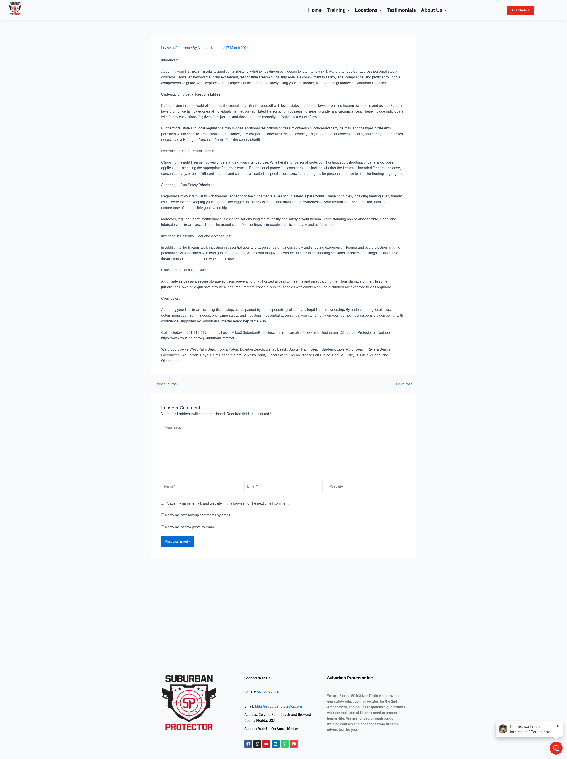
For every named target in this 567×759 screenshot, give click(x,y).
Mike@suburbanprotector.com (278, 706)
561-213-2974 (268, 692)
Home (315, 10)
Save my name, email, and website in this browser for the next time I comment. (228, 503)
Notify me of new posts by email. (190, 527)
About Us (431, 10)
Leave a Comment (175, 48)
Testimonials (401, 10)
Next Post (406, 384)
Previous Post (164, 384)
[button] (338, 10)
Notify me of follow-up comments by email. (198, 515)
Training (336, 10)
